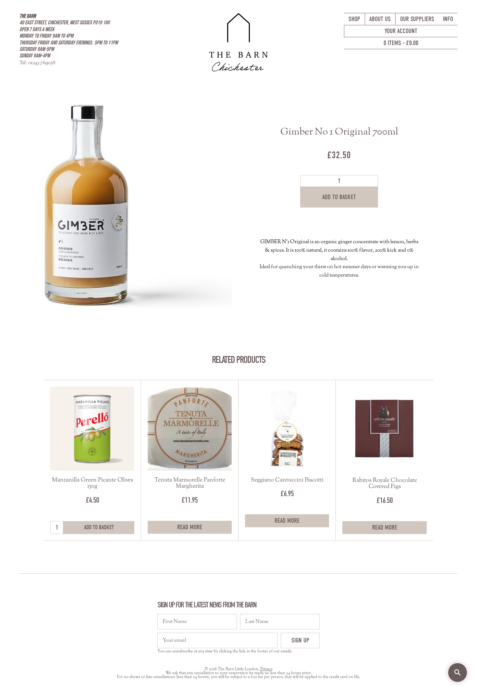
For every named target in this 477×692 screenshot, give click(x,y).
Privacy (266, 669)
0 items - (401, 43)
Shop (354, 19)
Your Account (401, 31)
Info (448, 19)
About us (380, 19)
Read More (189, 527)
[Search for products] (457, 672)
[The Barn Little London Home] (238, 41)
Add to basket (339, 197)
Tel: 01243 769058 (37, 63)
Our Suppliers (417, 19)
